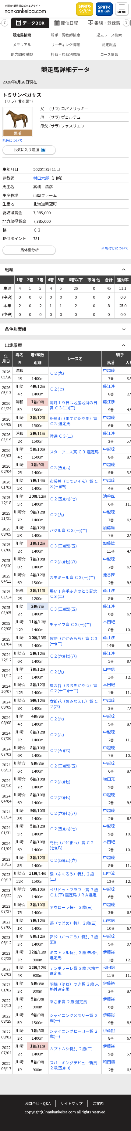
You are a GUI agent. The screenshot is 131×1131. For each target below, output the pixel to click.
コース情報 (109, 54)
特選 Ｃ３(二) (61, 436)
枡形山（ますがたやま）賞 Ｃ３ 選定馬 (73, 421)
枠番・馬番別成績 (65, 54)
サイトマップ (72, 1103)
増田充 (109, 779)
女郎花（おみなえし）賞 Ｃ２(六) (74, 704)
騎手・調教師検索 (65, 34)
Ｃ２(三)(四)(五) (63, 766)
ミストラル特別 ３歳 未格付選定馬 (74, 955)
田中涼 (109, 873)
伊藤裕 (109, 952)
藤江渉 (109, 386)
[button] (4, 22)
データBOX (33, 23)
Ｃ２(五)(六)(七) (63, 499)
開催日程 (69, 23)
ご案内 (98, 1103)
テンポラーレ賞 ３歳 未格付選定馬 (74, 971)
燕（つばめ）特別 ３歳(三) (73, 923)
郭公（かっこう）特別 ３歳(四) (74, 939)
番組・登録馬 (107, 23)
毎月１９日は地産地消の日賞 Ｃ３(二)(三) (73, 405)
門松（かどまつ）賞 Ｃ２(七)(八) (72, 845)
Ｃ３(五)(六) (60, 467)
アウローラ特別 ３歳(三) (71, 907)
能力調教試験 (22, 54)
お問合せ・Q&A (38, 1103)
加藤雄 (109, 527)
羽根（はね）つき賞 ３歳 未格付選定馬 (74, 987)
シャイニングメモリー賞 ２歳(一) (74, 1018)
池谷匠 (109, 496)
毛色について (12, 140)
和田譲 (109, 967)
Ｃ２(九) (57, 373)
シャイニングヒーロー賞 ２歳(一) (74, 1034)
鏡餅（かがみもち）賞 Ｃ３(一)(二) (74, 641)
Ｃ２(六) (57, 719)
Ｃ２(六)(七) (60, 781)
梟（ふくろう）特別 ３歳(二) (72, 877)
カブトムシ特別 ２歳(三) (71, 1048)
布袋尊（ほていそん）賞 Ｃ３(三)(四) (74, 484)
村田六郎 (41, 178)
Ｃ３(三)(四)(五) (63, 546)
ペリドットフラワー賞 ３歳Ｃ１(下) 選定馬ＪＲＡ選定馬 (74, 892)
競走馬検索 (22, 34)
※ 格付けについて (115, 248)
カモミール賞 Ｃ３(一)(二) (72, 577)
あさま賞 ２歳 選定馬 (68, 1001)
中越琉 (109, 370)
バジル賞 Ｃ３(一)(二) (68, 530)
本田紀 (109, 622)
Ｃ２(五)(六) (60, 750)
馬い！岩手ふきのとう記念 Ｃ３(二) (73, 594)
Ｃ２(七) (57, 389)
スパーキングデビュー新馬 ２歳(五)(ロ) (73, 1065)
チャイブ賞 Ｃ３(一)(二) (70, 624)
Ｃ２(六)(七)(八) (63, 561)
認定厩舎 (109, 44)
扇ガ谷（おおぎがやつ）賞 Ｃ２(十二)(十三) (73, 688)
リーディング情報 (65, 44)
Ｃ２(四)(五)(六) (63, 860)
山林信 (109, 669)
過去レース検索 (109, 34)
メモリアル (22, 44)
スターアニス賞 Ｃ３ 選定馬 (74, 452)
